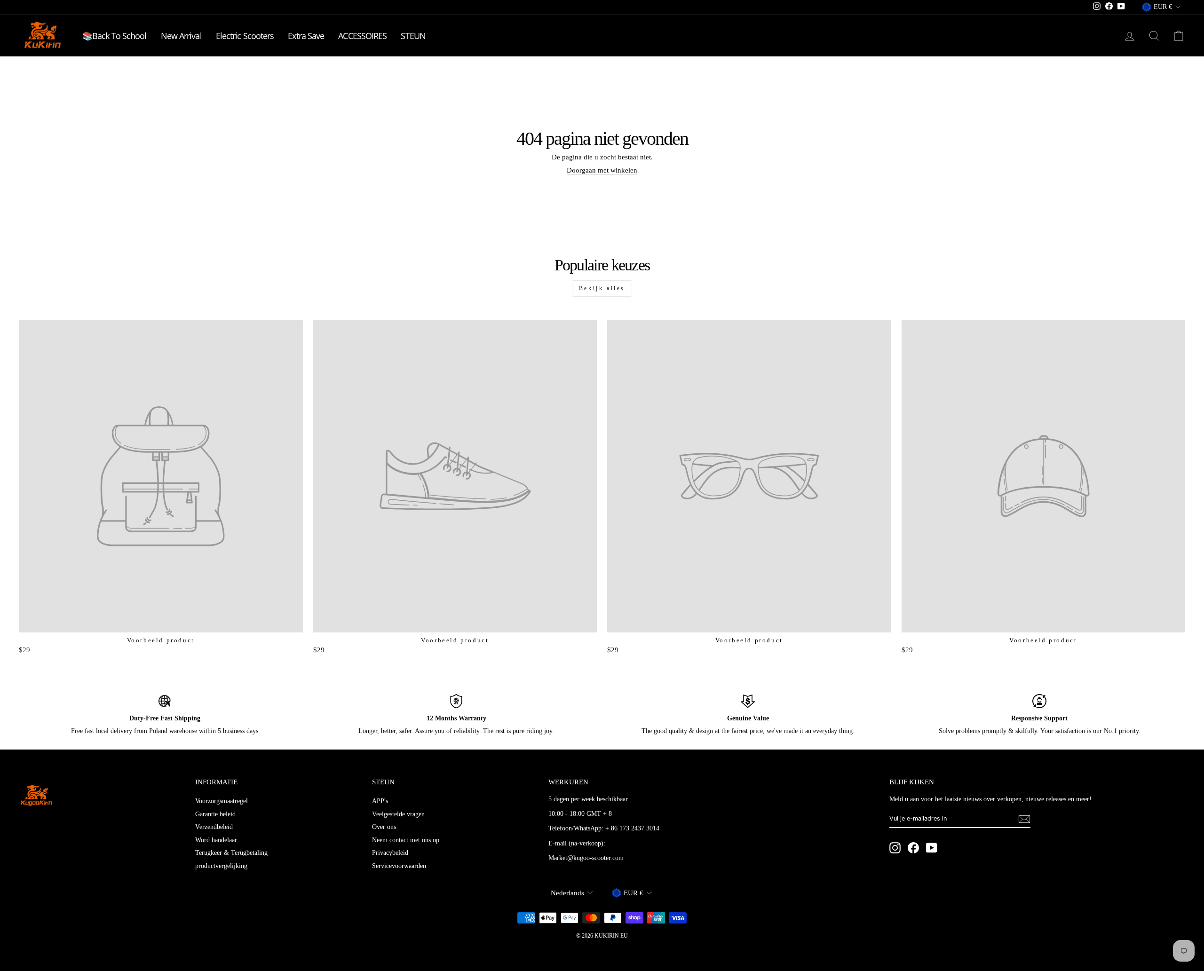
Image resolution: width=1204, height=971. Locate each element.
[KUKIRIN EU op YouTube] (931, 847)
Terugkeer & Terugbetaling (231, 852)
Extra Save (306, 35)
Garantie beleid (215, 814)
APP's (380, 801)
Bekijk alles (602, 288)
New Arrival (181, 35)
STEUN (413, 35)
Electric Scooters (245, 35)
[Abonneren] (1024, 819)
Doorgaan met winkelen (602, 170)
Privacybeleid (390, 852)
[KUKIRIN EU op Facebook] (913, 847)
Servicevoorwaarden (399, 865)
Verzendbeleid (214, 826)
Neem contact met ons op (405, 840)
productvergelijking (221, 865)
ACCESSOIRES (362, 35)
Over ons (384, 826)
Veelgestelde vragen (398, 814)
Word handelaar (216, 840)
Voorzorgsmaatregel (221, 801)
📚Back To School (114, 35)
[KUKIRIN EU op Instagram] (895, 847)
